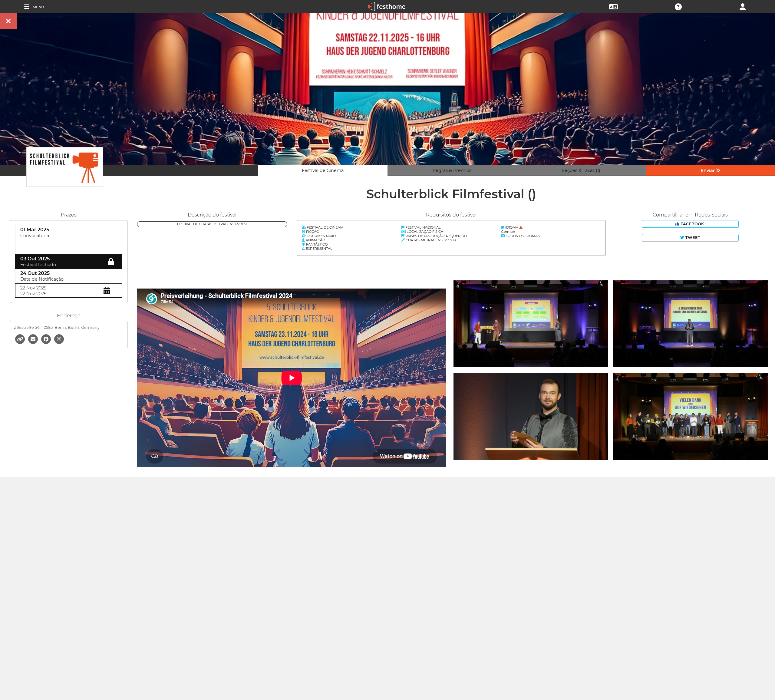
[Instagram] (59, 338)
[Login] (743, 6)
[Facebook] (46, 338)
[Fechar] (8, 21)
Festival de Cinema (323, 170)
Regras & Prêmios (452, 170)
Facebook (692, 224)
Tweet (692, 237)
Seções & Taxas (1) (581, 170)
